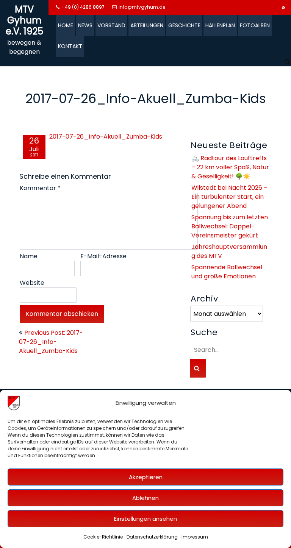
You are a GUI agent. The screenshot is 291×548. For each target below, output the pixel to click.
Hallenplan (220, 25)
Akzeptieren (146, 477)
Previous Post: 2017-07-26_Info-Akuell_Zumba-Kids (51, 341)
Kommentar (40, 188)
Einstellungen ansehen (145, 519)
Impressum (194, 537)
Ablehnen (145, 498)
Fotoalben (255, 25)
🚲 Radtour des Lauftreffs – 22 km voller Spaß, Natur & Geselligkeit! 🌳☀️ (230, 167)
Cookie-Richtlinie (103, 537)
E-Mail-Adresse (103, 256)
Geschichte (184, 25)
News (85, 25)
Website (32, 282)
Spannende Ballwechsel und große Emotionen (226, 272)
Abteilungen (146, 25)
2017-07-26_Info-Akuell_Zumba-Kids (105, 136)
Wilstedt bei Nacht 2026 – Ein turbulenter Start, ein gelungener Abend (229, 196)
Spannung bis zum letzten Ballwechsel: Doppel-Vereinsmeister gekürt (229, 226)
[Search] (288, 61)
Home (65, 25)
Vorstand (111, 25)
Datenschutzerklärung (152, 537)
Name (29, 256)
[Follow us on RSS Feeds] (283, 7)
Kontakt (70, 46)
